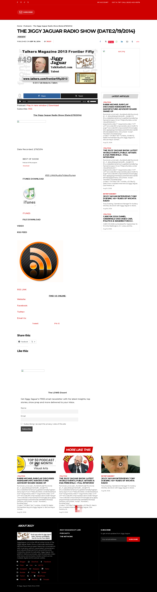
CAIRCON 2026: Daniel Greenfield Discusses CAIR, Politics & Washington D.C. (118, 218)
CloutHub (34, 562)
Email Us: (21, 318)
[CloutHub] (29, 562)
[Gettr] (137, 41)
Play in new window (36, 105)
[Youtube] (17, 579)
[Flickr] (17, 565)
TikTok (33, 572)
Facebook (47, 562)
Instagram (23, 569)
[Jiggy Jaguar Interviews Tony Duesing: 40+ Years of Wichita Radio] (120, 464)
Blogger (23, 562)
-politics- (107, 102)
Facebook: (22, 305)
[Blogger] (17, 562)
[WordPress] (35, 576)
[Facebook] (17, 2)
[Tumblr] (132, 41)
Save (111, 42)
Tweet (35, 323)
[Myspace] (30, 569)
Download (53, 105)
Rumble (22, 572)
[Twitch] (17, 576)
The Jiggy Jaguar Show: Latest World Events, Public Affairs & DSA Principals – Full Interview (120, 153)
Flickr (22, 565)
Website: (21, 299)
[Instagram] (21, 2)
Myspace (36, 569)
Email (23, 416)
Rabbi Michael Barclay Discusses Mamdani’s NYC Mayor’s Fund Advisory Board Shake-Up (120, 107)
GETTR (40, 565)
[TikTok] (24, 2)
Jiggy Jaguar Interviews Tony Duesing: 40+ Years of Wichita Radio (120, 198)
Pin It (57, 323)
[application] (57, 102)
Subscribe (133, 539)
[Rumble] (17, 572)
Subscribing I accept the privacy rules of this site (44, 424)
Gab (31, 565)
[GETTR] (36, 565)
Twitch (22, 576)
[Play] (20, 101)
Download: (26, 166)
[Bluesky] (29, 579)
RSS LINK (21, 289)
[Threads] (41, 579)
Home (19, 26)
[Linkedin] (121, 41)
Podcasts (28, 26)
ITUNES (26, 213)
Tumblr (43, 572)
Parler (47, 569)
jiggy (49, 41)
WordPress (41, 576)
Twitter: (21, 312)
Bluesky (34, 579)
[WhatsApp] (116, 41)
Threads (46, 579)
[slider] (93, 101)
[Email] (127, 41)
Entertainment (109, 194)
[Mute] (88, 101)
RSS (30, 109)
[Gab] (27, 565)
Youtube (23, 579)
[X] (28, 2)
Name (23, 408)
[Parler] (42, 569)
